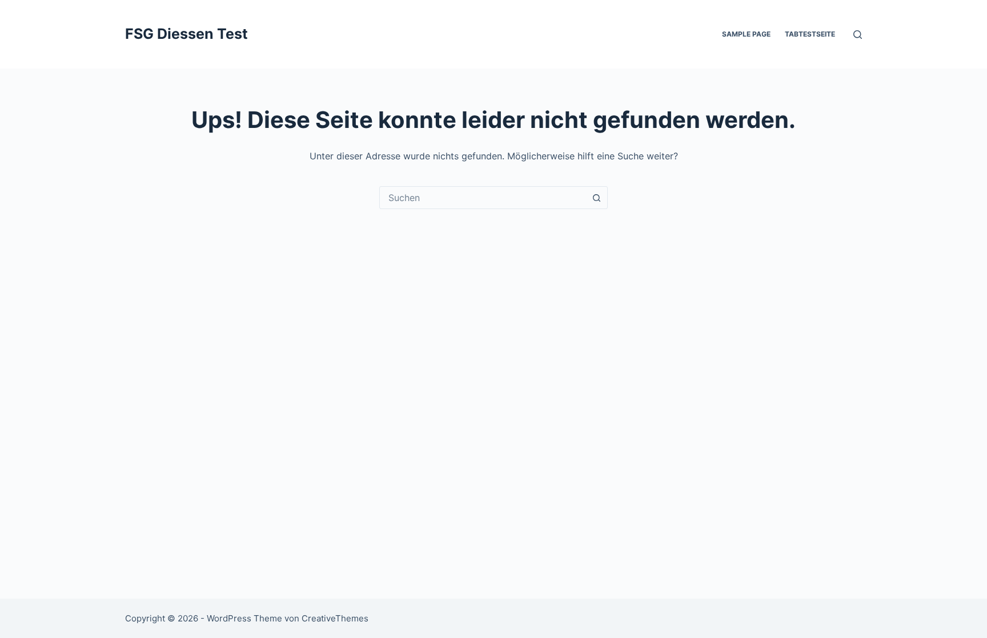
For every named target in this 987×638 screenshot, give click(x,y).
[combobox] (482, 197)
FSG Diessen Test (186, 33)
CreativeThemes (335, 618)
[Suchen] (857, 34)
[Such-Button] (596, 197)
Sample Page (746, 34)
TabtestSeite (810, 34)
